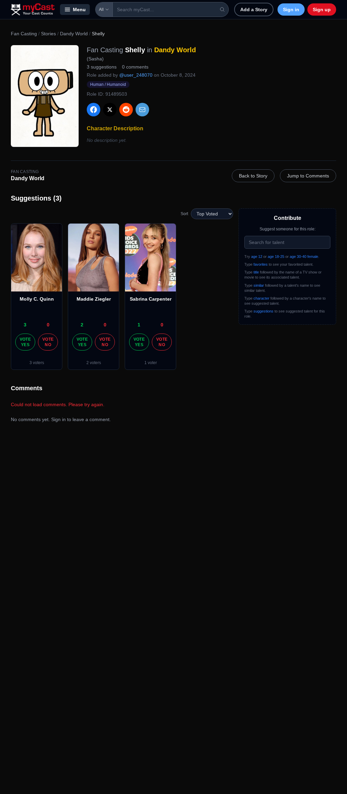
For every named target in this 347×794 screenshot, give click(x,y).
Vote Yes (25, 342)
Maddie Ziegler (94, 299)
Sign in (291, 9)
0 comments (135, 67)
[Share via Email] (142, 109)
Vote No (48, 342)
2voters (93, 362)
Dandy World (74, 33)
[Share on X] (110, 109)
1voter (150, 362)
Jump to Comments (308, 175)
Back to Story (253, 175)
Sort (184, 213)
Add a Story (253, 9)
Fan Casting (24, 33)
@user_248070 (135, 75)
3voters (36, 362)
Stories (48, 33)
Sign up (322, 9)
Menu (79, 9)
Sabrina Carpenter (150, 299)
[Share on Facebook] (93, 109)
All (101, 9)
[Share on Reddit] (126, 109)
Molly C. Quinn (37, 299)
